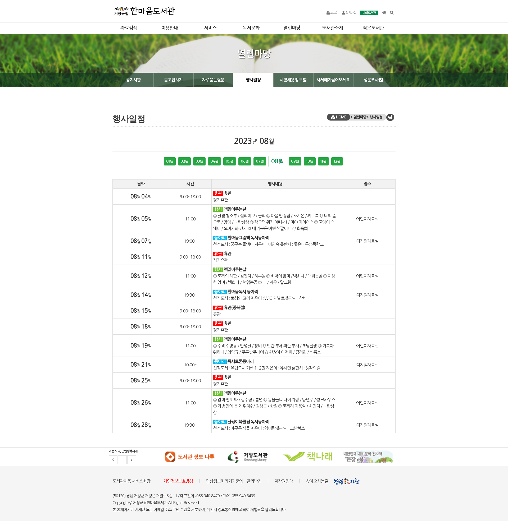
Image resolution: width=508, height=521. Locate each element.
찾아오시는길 (317, 481)
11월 (323, 161)
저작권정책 (283, 481)
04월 (214, 161)
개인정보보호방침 (178, 481)
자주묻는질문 (213, 80)
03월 (199, 161)
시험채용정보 (291, 80)
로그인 (334, 13)
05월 (230, 161)
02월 (184, 161)
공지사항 (133, 80)
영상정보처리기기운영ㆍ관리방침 (233, 481)
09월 (295, 161)
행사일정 (253, 80)
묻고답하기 (173, 80)
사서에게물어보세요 (333, 80)
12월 (337, 161)
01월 (169, 161)
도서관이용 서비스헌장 (131, 481)
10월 (309, 161)
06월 (245, 161)
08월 (277, 161)
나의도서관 (369, 13)
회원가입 (350, 13)
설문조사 (371, 80)
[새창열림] (189, 456)
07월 (260, 161)
